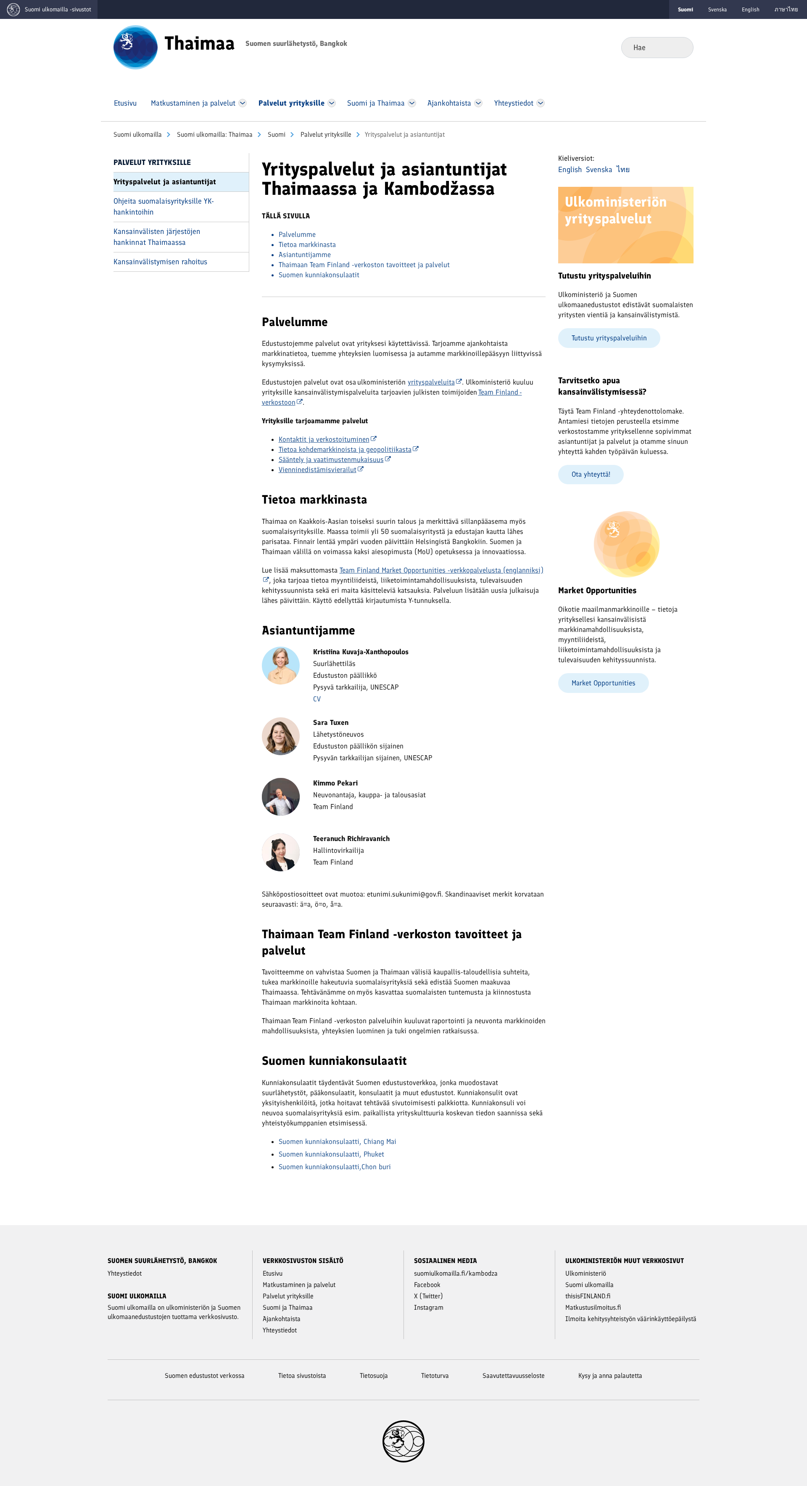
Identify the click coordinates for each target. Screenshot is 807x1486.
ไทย (623, 169)
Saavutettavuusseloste (514, 1376)
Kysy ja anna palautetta (610, 1376)
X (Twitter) (428, 1296)
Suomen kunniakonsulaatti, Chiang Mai (337, 1141)
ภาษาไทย (786, 9)
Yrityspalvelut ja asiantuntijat (164, 181)
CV (317, 699)
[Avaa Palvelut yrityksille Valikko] (331, 103)
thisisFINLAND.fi (588, 1296)
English (751, 9)
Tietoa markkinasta (307, 244)
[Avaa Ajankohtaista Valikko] (478, 103)
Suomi (275, 134)
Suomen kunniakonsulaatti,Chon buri (335, 1166)
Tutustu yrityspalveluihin (609, 338)
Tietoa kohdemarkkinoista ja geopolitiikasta (345, 449)
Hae (680, 47)
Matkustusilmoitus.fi (593, 1307)
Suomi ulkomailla (137, 134)
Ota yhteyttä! (591, 474)
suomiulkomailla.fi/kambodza (456, 1273)
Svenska (717, 9)
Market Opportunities (604, 683)
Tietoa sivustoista (302, 1376)
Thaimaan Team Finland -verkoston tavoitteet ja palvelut (365, 264)
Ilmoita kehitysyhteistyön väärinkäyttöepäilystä (630, 1319)
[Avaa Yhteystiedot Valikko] (540, 103)
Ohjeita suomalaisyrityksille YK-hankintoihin (163, 206)
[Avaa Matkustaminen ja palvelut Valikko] (242, 103)
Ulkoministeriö (585, 1273)
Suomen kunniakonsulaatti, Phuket (331, 1154)
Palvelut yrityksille (325, 134)
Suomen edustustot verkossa (205, 1376)
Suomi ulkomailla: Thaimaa (214, 134)
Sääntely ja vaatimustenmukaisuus (331, 459)
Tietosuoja (374, 1376)
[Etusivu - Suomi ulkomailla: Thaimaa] (135, 46)
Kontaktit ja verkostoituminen (324, 439)
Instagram (428, 1307)
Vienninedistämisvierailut (317, 469)
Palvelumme (298, 234)
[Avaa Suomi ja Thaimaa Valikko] (412, 103)
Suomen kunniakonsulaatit (319, 275)
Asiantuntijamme (305, 254)
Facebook (427, 1285)
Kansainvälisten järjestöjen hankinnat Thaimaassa (156, 237)
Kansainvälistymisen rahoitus (160, 261)
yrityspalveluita (431, 382)
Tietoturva (435, 1376)
